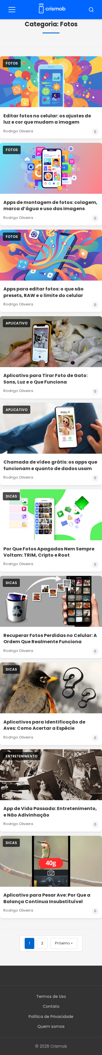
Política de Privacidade (51, 1016)
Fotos (12, 63)
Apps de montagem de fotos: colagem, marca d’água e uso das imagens (50, 205)
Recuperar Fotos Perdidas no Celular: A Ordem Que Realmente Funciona (50, 638)
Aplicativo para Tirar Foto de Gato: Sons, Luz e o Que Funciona (45, 378)
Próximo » (64, 943)
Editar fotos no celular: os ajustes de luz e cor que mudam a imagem (47, 119)
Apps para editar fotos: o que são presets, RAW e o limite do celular (43, 292)
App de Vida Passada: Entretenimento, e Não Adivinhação (50, 811)
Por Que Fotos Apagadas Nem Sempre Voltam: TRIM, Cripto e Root (48, 552)
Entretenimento (21, 756)
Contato (51, 1006)
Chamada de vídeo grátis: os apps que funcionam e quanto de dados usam (50, 465)
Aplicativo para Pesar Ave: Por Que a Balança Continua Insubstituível (46, 898)
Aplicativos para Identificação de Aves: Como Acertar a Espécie (44, 725)
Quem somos (51, 1026)
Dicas (11, 496)
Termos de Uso (51, 996)
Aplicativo (16, 323)
